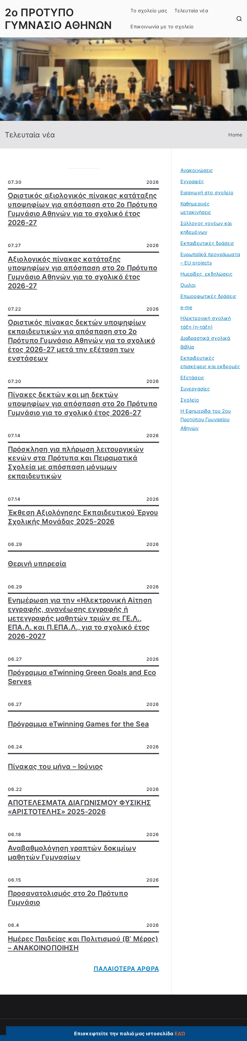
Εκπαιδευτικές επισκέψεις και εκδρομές (210, 362)
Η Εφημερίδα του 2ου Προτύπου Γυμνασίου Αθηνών (205, 419)
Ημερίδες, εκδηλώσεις (206, 274)
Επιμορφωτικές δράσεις (208, 296)
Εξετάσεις (192, 378)
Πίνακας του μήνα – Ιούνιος (55, 766)
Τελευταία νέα (191, 11)
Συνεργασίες (195, 389)
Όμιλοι (188, 285)
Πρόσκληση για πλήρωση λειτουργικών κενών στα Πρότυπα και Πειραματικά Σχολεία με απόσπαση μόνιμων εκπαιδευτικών (76, 463)
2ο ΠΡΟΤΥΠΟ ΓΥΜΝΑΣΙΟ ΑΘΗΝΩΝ (58, 18)
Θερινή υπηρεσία (37, 564)
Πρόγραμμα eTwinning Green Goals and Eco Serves (82, 677)
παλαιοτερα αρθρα (126, 968)
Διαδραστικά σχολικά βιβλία (205, 342)
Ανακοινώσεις (196, 170)
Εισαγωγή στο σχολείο (206, 193)
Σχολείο (189, 400)
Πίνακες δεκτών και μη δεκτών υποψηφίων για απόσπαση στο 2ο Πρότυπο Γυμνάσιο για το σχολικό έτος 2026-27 (82, 403)
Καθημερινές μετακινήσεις (195, 208)
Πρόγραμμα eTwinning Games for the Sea (78, 724)
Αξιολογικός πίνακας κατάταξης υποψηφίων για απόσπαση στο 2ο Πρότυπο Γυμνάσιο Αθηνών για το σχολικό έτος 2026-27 (82, 272)
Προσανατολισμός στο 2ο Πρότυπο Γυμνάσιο (68, 898)
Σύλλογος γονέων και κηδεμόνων (206, 227)
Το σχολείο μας (148, 11)
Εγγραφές (192, 181)
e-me (186, 307)
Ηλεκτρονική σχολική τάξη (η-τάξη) (205, 322)
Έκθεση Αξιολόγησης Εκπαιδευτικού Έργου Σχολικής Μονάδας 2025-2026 (83, 517)
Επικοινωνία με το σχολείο (162, 27)
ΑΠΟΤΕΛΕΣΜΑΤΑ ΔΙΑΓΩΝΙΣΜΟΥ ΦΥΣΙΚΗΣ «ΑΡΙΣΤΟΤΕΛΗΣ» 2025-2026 (79, 807)
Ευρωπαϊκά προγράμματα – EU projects (210, 258)
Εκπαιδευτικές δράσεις (207, 243)
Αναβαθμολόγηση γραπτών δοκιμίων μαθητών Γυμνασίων (72, 852)
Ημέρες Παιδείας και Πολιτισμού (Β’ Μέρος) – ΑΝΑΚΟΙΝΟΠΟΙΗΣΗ (83, 943)
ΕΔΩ (180, 1033)
